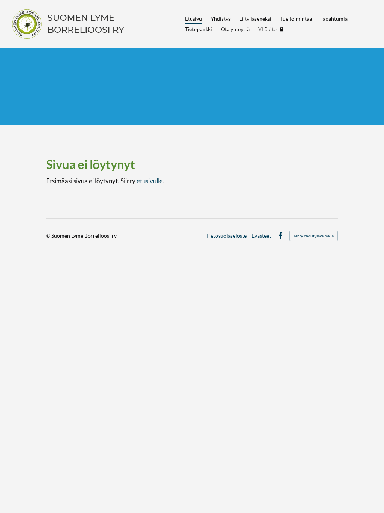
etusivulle (149, 181)
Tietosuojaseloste (226, 235)
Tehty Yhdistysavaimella (314, 236)
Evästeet (261, 235)
